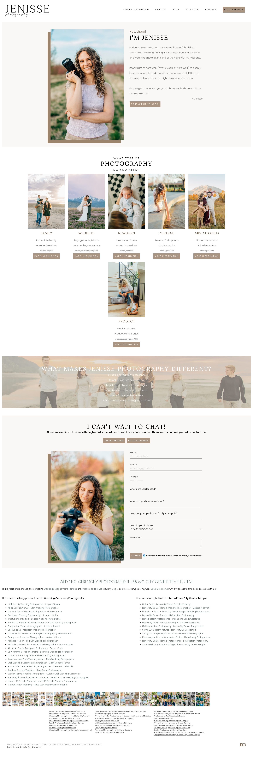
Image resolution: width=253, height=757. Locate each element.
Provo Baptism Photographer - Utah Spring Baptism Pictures (171, 619)
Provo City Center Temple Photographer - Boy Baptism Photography (175, 641)
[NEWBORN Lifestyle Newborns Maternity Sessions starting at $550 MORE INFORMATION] (127, 175)
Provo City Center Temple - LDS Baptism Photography (168, 615)
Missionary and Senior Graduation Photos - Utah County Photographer (176, 637)
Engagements (61, 589)
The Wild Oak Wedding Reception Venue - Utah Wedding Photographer (42, 622)
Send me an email (160, 589)
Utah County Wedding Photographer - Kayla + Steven (34, 604)
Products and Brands (92, 589)
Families (73, 589)
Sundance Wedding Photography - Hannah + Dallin (33, 615)
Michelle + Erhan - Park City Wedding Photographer (33, 641)
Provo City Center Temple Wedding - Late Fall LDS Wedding (171, 622)
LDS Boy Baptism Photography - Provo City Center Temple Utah (172, 626)
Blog (176, 9)
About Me (161, 9)
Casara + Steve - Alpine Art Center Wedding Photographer (36, 655)
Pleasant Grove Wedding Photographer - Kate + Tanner (35, 611)
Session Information (136, 9)
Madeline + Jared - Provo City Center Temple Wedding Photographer (176, 611)
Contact (210, 9)
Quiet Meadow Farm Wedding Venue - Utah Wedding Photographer (41, 659)
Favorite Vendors (15, 747)
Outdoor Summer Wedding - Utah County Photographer (35, 670)
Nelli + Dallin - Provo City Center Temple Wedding (166, 604)
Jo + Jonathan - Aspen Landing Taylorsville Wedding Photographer (40, 651)
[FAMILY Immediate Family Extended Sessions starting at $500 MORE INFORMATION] (47, 175)
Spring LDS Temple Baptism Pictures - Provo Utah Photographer (173, 633)
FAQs (27, 747)
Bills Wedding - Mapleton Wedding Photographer (31, 630)
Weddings (49, 589)
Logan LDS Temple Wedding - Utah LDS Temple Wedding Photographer (42, 681)
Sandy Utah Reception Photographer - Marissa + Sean (34, 637)
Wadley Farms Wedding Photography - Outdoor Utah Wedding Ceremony (44, 673)
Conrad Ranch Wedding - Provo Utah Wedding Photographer (37, 684)
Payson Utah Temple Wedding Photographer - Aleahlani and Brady (40, 666)
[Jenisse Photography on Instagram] (244, 745)
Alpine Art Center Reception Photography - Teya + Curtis (35, 648)
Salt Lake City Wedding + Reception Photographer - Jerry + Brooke (40, 644)
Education (192, 9)
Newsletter (36, 747)
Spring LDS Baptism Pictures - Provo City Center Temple (169, 630)
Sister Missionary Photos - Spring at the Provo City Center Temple (173, 644)
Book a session (233, 9)
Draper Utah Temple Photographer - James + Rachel (34, 626)
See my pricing (114, 440)
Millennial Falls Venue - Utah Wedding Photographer (33, 608)
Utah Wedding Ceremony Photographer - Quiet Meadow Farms (39, 662)
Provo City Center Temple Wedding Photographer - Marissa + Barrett (175, 608)
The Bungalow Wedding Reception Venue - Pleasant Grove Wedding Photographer (48, 677)
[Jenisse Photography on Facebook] (241, 745)
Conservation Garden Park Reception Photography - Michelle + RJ (40, 633)
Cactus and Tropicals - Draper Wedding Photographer (34, 619)
